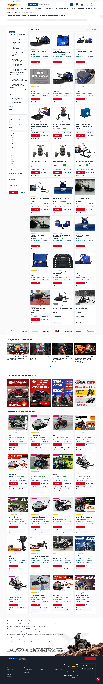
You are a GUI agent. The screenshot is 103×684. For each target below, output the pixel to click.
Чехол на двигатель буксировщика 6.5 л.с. (85, 272)
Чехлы (14, 49)
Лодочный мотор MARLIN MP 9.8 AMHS (17, 555)
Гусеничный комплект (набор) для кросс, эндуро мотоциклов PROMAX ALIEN (40, 555)
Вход (77, 5)
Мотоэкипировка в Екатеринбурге (56, 650)
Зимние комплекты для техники (17, 104)
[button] (35, 56)
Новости (9, 676)
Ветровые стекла (82, 20)
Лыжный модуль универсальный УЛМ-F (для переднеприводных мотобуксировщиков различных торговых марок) (84, 162)
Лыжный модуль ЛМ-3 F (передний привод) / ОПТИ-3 (40, 199)
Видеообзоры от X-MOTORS (62, 8)
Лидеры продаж (37, 8)
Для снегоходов (15, 59)
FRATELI (12, 137)
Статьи (8, 678)
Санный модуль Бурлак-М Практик (84, 51)
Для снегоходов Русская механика (20, 69)
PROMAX (12, 135)
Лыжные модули (16, 42)
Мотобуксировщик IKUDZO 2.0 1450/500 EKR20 (16, 473)
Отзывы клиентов (49, 8)
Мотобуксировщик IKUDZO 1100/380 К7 (62, 516)
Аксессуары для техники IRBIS (49, 20)
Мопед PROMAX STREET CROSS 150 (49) (85, 555)
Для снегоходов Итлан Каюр (18, 68)
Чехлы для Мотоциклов (16, 101)
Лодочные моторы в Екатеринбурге (41, 649)
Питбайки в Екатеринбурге (28, 647)
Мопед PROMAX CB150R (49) (82, 434)
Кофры (14, 47)
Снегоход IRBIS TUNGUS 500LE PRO (61, 555)
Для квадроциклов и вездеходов (18, 56)
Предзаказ (20, 8)
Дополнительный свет (15, 74)
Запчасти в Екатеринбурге (58, 651)
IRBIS (12, 147)
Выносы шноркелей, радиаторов (17, 72)
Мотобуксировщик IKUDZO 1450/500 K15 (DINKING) (62, 594)
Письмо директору (64, 1)
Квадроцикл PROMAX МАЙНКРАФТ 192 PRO (40, 473)
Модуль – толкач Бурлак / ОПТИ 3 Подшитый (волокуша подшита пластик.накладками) (39, 125)
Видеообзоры (48, 339)
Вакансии (9, 674)
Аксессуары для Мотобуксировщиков (67, 20)
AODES (12, 141)
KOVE (12, 139)
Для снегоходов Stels (17, 65)
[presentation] (7, 331)
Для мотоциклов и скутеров (17, 57)
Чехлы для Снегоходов (16, 102)
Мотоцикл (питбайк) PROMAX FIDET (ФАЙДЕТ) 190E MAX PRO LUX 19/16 (84, 516)
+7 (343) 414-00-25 (88, 1)
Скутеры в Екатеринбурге (34, 648)
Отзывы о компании (11, 672)
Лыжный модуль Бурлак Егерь (39, 88)
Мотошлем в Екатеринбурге (13, 651)
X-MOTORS (13, 149)
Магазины (57, 666)
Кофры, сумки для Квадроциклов (18, 79)
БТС (11, 145)
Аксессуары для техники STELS (33, 20)
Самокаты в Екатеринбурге (27, 651)
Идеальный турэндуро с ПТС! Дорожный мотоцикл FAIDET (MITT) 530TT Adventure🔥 (62, 358)
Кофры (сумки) (13, 77)
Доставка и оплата (47, 1)
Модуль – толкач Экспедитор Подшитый (83, 199)
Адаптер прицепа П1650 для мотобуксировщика (38, 309)
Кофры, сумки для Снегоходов (18, 85)
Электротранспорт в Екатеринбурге (43, 651)
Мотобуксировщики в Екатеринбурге (24, 649)
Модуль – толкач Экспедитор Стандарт (38, 236)
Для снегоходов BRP (17, 61)
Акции (28, 8)
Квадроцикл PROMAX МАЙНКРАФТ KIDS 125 (61, 473)
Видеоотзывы (40, 339)
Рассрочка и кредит (28, 669)
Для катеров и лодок (16, 55)
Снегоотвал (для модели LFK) (61, 198)
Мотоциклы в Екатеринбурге (14, 647)
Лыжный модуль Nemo (81, 308)
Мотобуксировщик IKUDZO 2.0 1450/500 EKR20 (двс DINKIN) (38, 516)
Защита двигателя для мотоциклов (16, 20)
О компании (9, 666)
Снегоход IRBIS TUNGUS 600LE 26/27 (84, 472)
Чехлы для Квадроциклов (17, 98)
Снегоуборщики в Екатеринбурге (39, 650)
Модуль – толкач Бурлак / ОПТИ (39, 51)
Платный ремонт (43, 669)
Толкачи (14, 43)
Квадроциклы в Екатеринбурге (48, 648)
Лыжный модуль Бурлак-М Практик (62, 308)
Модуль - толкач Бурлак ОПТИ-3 (61, 88)
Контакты (56, 1)
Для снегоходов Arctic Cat (18, 60)
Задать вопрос (89, 658)
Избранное (87, 5)
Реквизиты (57, 671)
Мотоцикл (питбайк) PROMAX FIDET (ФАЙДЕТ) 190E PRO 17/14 (84, 594)
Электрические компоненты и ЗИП (19, 51)
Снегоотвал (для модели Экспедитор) (82, 236)
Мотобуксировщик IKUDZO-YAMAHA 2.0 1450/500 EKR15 (40, 434)
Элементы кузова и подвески (17, 52)
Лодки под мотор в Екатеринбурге (23, 650)
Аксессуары (11, 32)
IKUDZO (12, 133)
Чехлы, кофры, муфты (16, 46)
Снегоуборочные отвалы (15, 92)
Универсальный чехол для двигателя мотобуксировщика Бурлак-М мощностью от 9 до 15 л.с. (84, 125)
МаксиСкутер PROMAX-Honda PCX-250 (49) (18, 434)
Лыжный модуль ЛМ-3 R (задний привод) (61, 125)
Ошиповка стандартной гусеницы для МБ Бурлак (62, 272)
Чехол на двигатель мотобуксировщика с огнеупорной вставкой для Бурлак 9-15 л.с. (62, 52)
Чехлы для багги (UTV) (16, 95)
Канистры (12, 76)
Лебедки (12, 87)
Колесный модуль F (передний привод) (61, 162)
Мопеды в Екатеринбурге (21, 648)
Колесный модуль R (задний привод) (38, 162)
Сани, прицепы (15, 44)
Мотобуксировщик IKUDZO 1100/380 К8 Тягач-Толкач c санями (40, 594)
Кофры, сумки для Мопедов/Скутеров (19, 80)
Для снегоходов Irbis (17, 63)
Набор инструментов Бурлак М (39, 272)
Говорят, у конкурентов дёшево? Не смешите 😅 (40, 357)
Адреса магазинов (92, 8)
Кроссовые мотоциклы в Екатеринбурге (44, 647)
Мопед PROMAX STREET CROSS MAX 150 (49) (62, 434)
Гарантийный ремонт (44, 667)
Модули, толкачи (15, 41)
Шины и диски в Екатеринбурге (14, 652)
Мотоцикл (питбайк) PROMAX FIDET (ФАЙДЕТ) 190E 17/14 (17, 516)
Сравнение (82, 5)
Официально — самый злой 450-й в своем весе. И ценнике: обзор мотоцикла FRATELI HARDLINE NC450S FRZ (84, 359)
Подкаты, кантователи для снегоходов (18, 89)
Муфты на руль (16, 48)
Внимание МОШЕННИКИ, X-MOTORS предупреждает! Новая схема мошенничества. (17, 358)
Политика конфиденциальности (13, 667)
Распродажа (11, 8)
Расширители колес (14, 91)
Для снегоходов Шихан (17, 70)
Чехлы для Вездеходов (16, 97)
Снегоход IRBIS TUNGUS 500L (16, 594)
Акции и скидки (27, 666)
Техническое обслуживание (78, 8)
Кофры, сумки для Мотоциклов (18, 84)
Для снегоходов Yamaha (17, 66)
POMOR (12, 143)
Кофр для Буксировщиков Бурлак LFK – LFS (84, 88)
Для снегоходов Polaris (17, 64)
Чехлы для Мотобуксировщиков (18, 99)
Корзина (91, 5)
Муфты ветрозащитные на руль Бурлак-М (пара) (61, 236)
